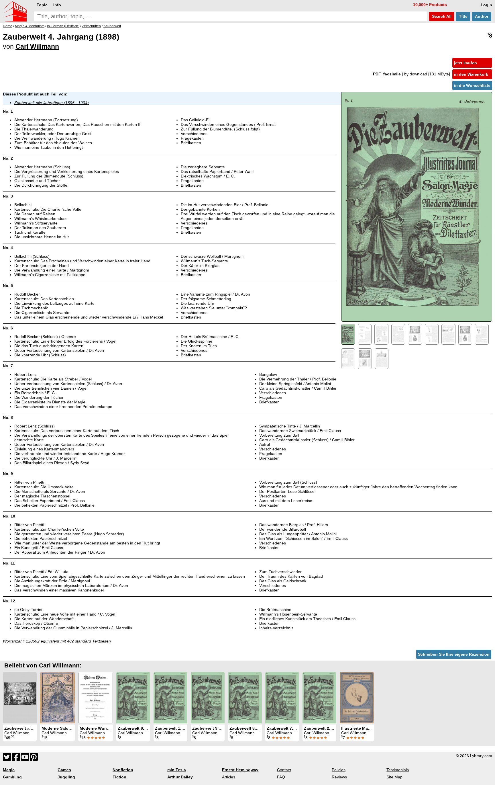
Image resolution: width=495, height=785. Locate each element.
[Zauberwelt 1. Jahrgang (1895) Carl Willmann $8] (170, 697)
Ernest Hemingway (240, 770)
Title (463, 16)
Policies (338, 770)
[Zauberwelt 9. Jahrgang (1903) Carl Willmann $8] (208, 697)
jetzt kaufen (465, 62)
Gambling (12, 777)
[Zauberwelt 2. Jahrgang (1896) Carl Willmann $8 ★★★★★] (319, 697)
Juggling (66, 777)
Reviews (339, 777)
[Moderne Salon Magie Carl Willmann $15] (57, 697)
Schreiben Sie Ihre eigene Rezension (454, 654)
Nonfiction (123, 770)
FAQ (281, 777)
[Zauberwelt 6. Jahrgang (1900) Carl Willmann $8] (133, 697)
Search (441, 16)
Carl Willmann (37, 46)
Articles (228, 777)
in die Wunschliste (472, 85)
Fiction (119, 777)
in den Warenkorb (471, 74)
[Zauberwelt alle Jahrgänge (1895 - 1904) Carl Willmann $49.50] (20, 697)
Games (64, 770)
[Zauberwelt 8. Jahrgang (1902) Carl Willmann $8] (245, 697)
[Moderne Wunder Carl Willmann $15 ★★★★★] (95, 697)
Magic (9, 770)
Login (486, 5)
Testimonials (397, 770)
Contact (284, 770)
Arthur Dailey (180, 777)
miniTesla (176, 770)
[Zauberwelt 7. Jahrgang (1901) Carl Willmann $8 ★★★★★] (282, 697)
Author (482, 16)
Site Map (394, 777)
